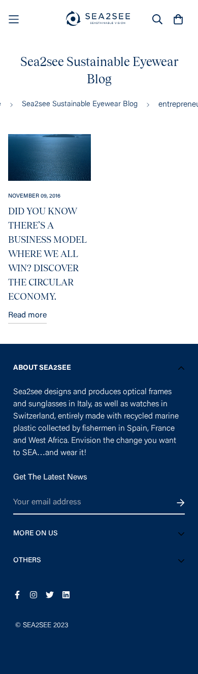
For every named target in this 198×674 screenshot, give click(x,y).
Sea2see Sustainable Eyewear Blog (80, 104)
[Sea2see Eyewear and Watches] (99, 19)
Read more (27, 315)
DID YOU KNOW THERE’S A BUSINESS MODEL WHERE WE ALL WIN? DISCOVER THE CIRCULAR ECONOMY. (47, 254)
